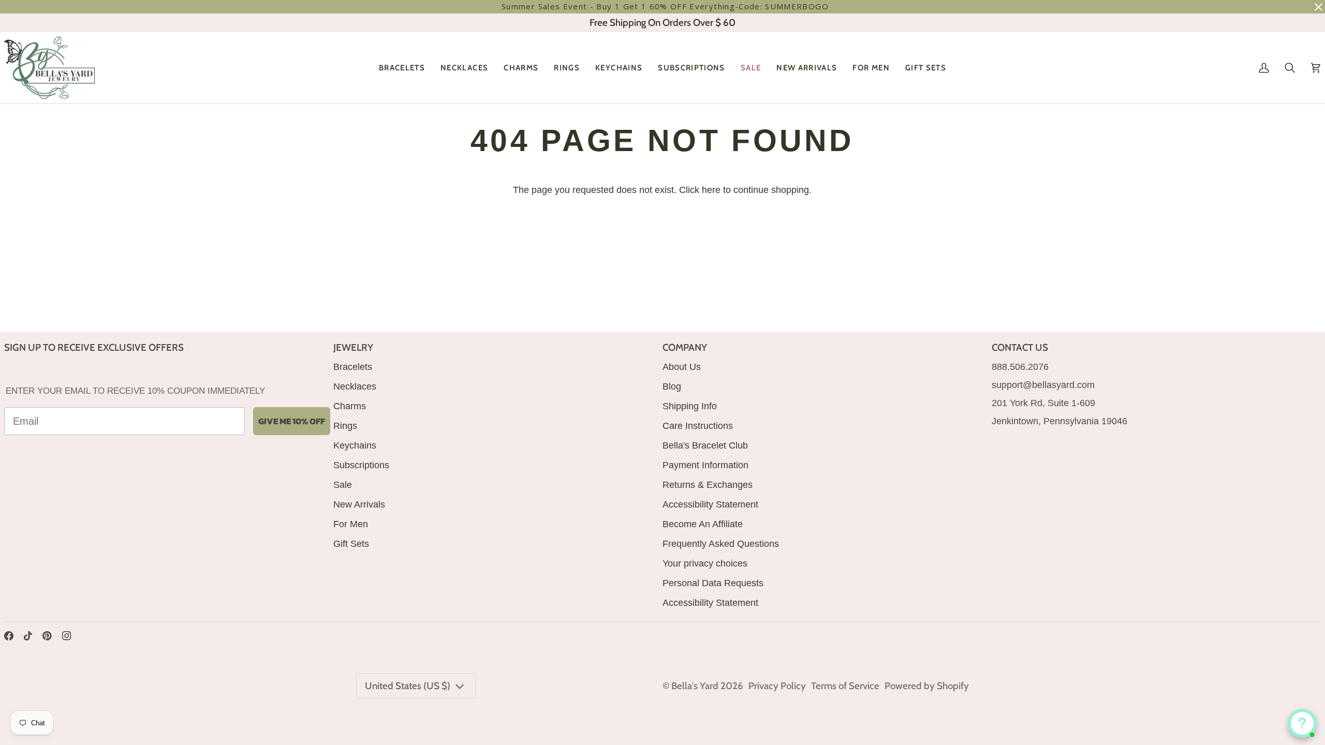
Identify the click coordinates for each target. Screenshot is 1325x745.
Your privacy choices (704, 563)
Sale (342, 485)
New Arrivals (359, 504)
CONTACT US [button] (1020, 347)
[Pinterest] (47, 635)
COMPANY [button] (684, 347)
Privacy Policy (777, 686)
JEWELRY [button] (353, 347)
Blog (671, 386)
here (711, 190)
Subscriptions (361, 465)
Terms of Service (845, 686)
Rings (345, 426)
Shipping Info (689, 406)
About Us (681, 367)
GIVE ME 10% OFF (291, 421)
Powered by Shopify (927, 686)
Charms (349, 406)
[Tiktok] (28, 635)
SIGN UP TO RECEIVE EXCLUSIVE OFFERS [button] (94, 347)
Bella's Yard (694, 686)
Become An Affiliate (702, 524)
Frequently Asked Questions (720, 544)
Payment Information (705, 465)
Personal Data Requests (712, 583)
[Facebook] (8, 635)
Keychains (354, 445)
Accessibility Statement (710, 504)
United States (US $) (407, 686)
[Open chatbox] (1302, 723)
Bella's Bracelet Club (705, 445)
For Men (350, 524)
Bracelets (352, 367)
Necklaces (354, 386)
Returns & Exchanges (707, 485)
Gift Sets (351, 544)
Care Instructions (697, 426)
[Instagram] (66, 635)
